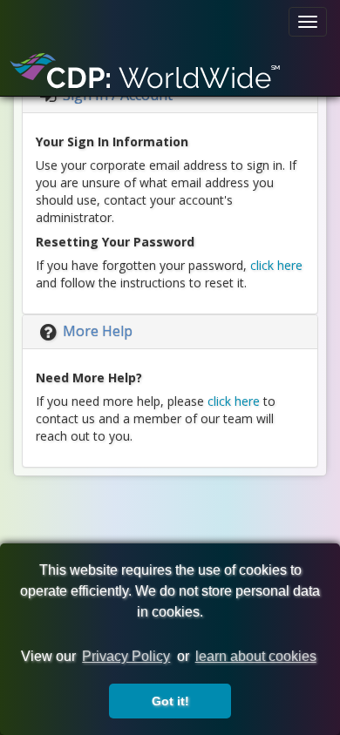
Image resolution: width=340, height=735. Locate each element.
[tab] (170, 331)
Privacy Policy (126, 656)
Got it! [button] (170, 701)
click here (276, 265)
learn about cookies (255, 656)
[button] (84, 331)
